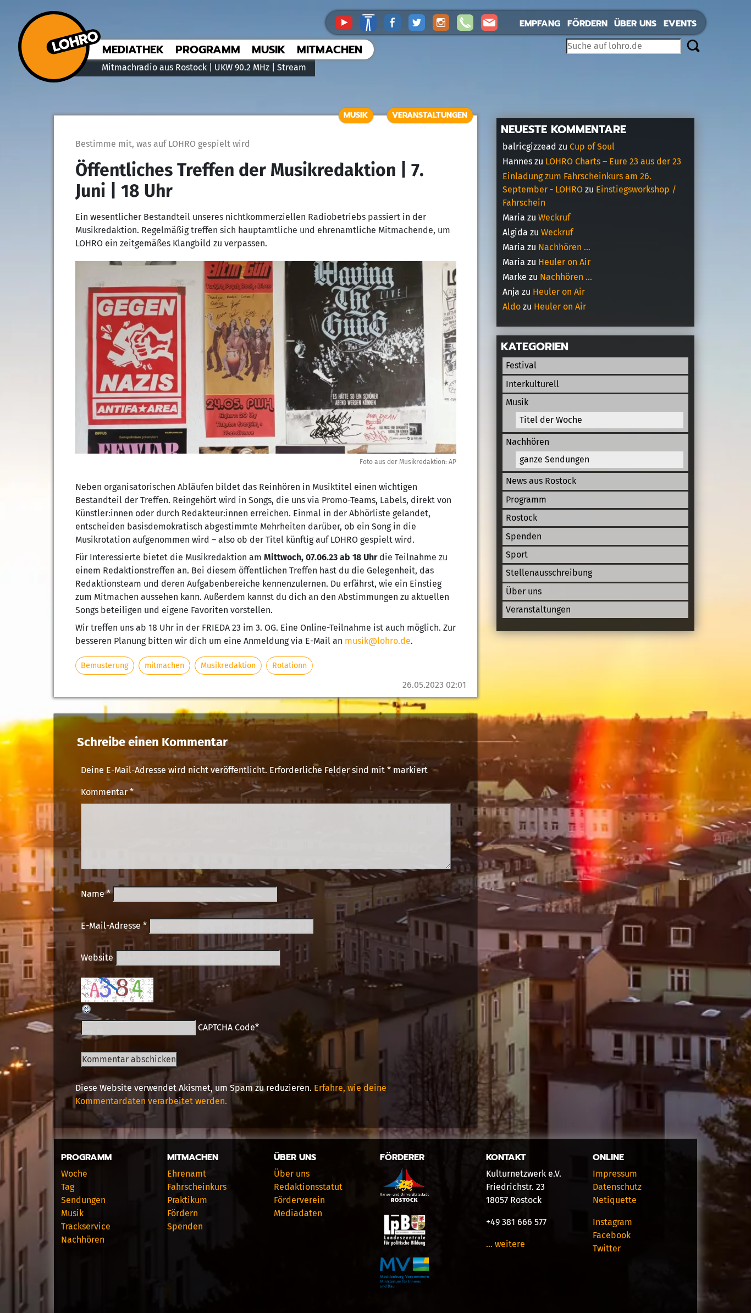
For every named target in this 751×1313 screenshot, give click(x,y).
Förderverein (299, 1200)
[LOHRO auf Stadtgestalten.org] (372, 21)
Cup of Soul (592, 146)
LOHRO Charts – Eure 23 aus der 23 (613, 161)
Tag (67, 1187)
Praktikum (187, 1200)
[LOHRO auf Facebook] (396, 21)
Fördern (587, 23)
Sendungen (83, 1200)
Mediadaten (298, 1213)
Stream (291, 67)
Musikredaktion (228, 665)
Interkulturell (532, 384)
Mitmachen (329, 49)
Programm (207, 49)
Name (96, 894)
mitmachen (164, 665)
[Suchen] (693, 46)
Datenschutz (617, 1187)
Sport (517, 554)
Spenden (524, 536)
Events (680, 23)
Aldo (511, 306)
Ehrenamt (186, 1173)
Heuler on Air (564, 262)
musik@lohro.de (378, 641)
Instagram (612, 1222)
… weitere (505, 1244)
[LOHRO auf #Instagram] (445, 21)
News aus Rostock (541, 481)
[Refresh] (87, 1008)
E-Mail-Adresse (114, 925)
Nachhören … (564, 247)
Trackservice (86, 1226)
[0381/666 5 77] (469, 21)
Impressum (615, 1173)
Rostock (521, 517)
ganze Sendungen (554, 459)
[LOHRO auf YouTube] (348, 21)
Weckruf (554, 217)
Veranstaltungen (429, 115)
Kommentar (107, 792)
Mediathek (133, 49)
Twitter (607, 1248)
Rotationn (289, 665)
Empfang (540, 23)
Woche (74, 1173)
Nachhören (527, 442)
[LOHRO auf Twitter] (420, 21)
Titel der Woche (551, 420)
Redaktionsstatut (308, 1187)
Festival (521, 365)
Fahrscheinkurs (197, 1187)
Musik (268, 49)
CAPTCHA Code (226, 1027)
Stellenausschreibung (549, 572)
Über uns (635, 23)
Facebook (612, 1235)
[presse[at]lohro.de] (492, 21)
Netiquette (615, 1200)
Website (97, 957)
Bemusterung (104, 665)
